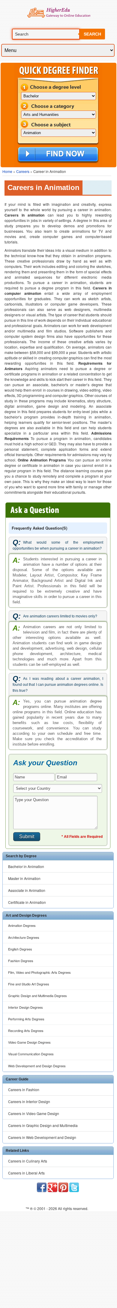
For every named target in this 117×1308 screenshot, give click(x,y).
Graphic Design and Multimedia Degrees (37, 995)
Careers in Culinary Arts (27, 1160)
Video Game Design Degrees (29, 1042)
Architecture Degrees (23, 937)
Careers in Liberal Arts (26, 1172)
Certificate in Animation (27, 902)
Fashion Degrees (20, 960)
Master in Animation (24, 878)
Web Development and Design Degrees (37, 1065)
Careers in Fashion (23, 1089)
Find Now (58, 154)
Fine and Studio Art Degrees (28, 984)
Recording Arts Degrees (26, 1030)
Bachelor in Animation (26, 866)
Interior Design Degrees (25, 1007)
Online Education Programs (59, 13)
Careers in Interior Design (29, 1101)
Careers (22, 171)
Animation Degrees (22, 925)
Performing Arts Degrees (26, 1018)
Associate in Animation (26, 890)
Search (92, 34)
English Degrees (20, 949)
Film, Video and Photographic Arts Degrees (39, 972)
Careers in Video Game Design (33, 1113)
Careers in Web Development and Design (42, 1137)
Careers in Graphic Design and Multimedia (43, 1125)
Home (7, 171)
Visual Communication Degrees (31, 1053)
